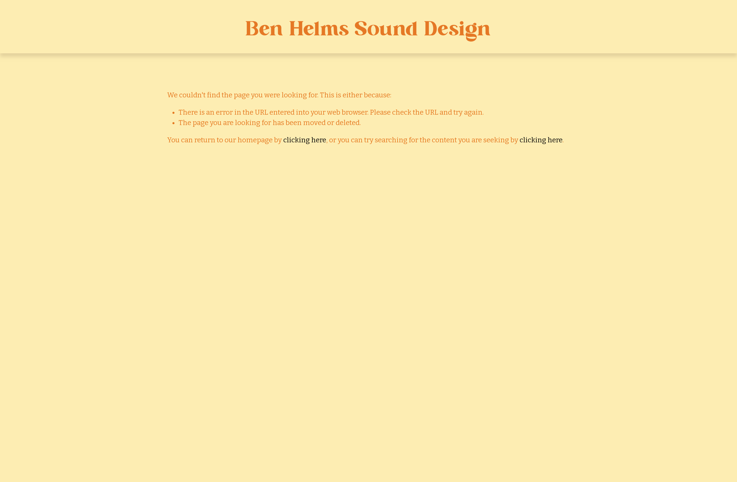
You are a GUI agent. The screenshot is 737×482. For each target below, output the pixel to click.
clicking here (304, 140)
